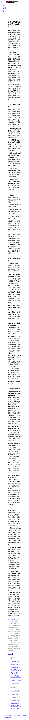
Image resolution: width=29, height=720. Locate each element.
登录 (4, 13)
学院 (4, 8)
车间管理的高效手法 (9, 717)
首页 (4, 5)
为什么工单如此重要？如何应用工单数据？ (14, 715)
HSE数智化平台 (12, 619)
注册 (4, 11)
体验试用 (10, 654)
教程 (4, 10)
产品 (4, 7)
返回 (2, 1)
